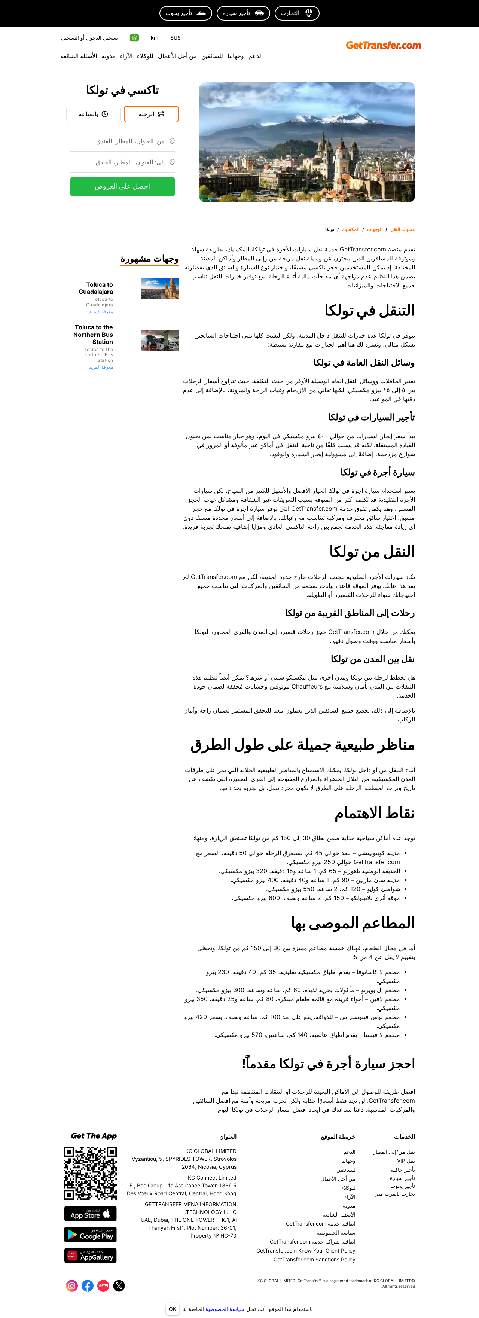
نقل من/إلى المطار (394, 1151)
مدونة (108, 56)
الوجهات (374, 229)
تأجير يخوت (402, 1186)
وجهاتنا (236, 56)
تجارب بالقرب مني (394, 1193)
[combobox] (117, 144)
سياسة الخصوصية (224, 1309)
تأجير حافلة (402, 1169)
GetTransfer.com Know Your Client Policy (306, 1250)
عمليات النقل (402, 229)
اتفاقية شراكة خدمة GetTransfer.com (313, 1241)
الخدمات (404, 1136)
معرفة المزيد (101, 311)
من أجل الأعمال (177, 56)
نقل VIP (406, 1160)
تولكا (329, 229)
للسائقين (212, 56)
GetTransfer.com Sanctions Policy (315, 1259)
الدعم (255, 56)
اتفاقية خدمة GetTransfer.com (321, 1223)
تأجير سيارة (402, 1178)
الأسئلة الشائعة (78, 56)
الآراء (126, 56)
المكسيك (350, 229)
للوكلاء (145, 56)
